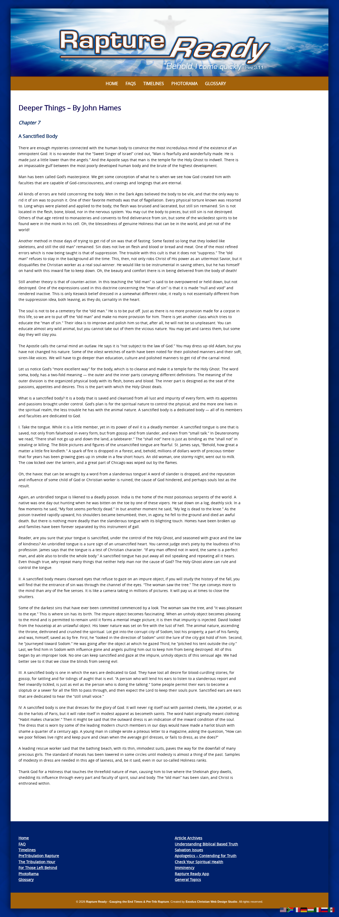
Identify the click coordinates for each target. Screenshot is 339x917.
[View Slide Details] (169, 42)
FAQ (22, 843)
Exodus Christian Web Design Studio (211, 901)
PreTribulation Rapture (39, 855)
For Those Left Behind (38, 867)
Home (112, 83)
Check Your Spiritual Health (199, 861)
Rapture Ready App (192, 873)
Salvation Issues (189, 849)
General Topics (188, 879)
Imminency (184, 867)
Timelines (153, 83)
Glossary (215, 83)
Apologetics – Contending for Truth (206, 855)
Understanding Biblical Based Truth (206, 843)
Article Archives (188, 837)
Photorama (184, 83)
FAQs (131, 83)
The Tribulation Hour (37, 861)
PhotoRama (29, 873)
